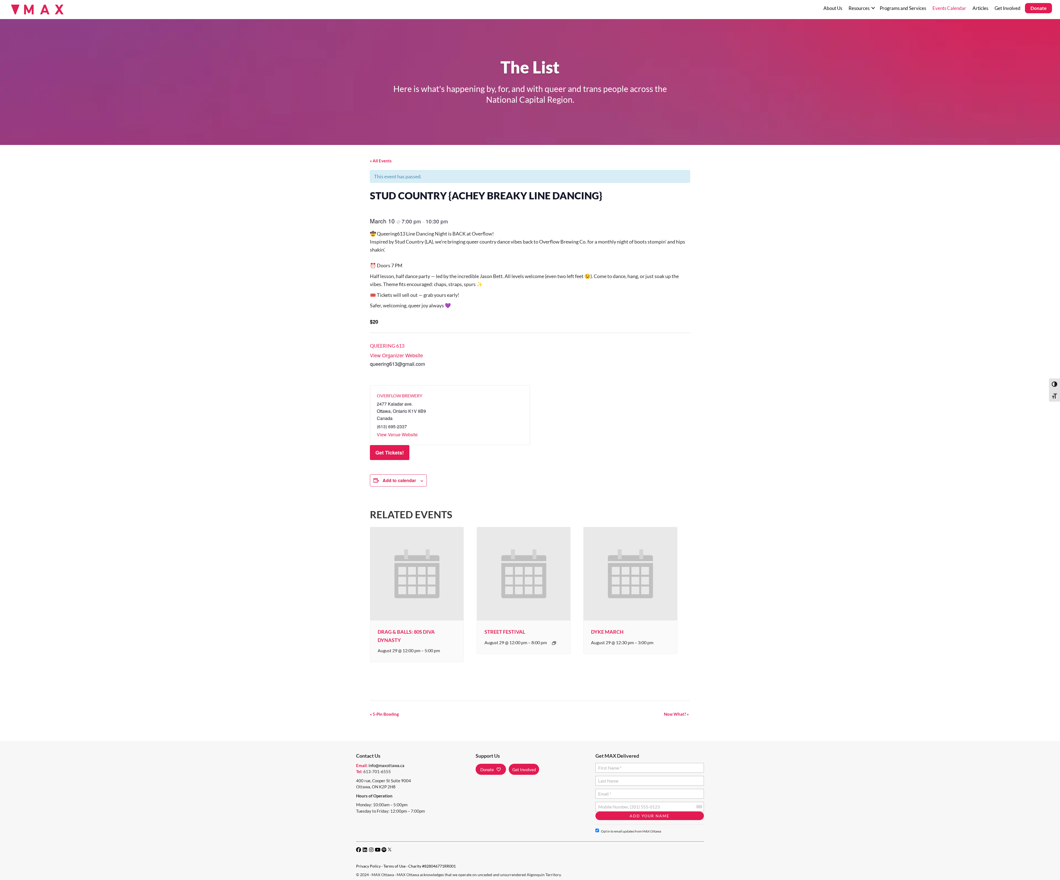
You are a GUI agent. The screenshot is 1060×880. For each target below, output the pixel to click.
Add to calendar (399, 480)
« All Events (381, 160)
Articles (980, 8)
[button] (873, 8)
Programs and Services (903, 8)
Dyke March (607, 632)
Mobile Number (612, 804)
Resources (859, 8)
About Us (832, 8)
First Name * (609, 765)
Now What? (676, 714)
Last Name (607, 778)
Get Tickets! (389, 452)
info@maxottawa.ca (386, 765)
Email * (604, 791)
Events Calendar (949, 8)
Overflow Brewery (399, 395)
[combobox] (699, 806)
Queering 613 (387, 346)
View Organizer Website (396, 355)
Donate (1038, 8)
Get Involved (1008, 8)
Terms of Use (394, 866)
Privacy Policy (368, 866)
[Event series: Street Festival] (554, 643)
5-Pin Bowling (384, 714)
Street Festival (504, 632)
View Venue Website (397, 434)
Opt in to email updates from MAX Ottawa (631, 831)
